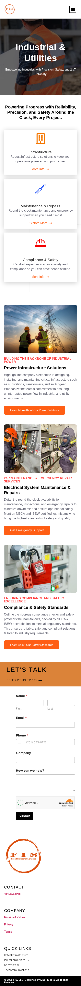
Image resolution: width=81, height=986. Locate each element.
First (18, 708)
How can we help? (30, 770)
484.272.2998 (12, 893)
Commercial (11, 964)
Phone (22, 735)
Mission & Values (14, 917)
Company (23, 753)
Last (50, 708)
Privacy (8, 924)
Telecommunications (16, 970)
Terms (8, 931)
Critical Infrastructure (16, 955)
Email (21, 718)
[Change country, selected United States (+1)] (20, 742)
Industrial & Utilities (14, 960)
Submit (24, 816)
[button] (72, 9)
